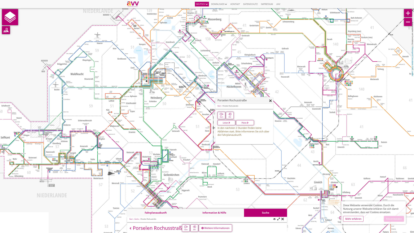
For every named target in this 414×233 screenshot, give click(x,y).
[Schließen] (282, 219)
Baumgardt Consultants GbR (413, 58)
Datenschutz (250, 4)
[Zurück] (130, 228)
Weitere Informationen (216, 228)
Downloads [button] (218, 4)
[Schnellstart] (10, 17)
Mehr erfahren (353, 218)
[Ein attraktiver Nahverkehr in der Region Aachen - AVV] (134, 4)
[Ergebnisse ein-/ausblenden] (274, 219)
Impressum (267, 4)
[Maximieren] (278, 219)
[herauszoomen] (408, 22)
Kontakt (235, 4)
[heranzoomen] (408, 13)
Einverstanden (394, 218)
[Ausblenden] (270, 101)
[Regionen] (6, 30)
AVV (278, 4)
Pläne (244, 122)
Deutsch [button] (201, 4)
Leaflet (413, 73)
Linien (226, 122)
